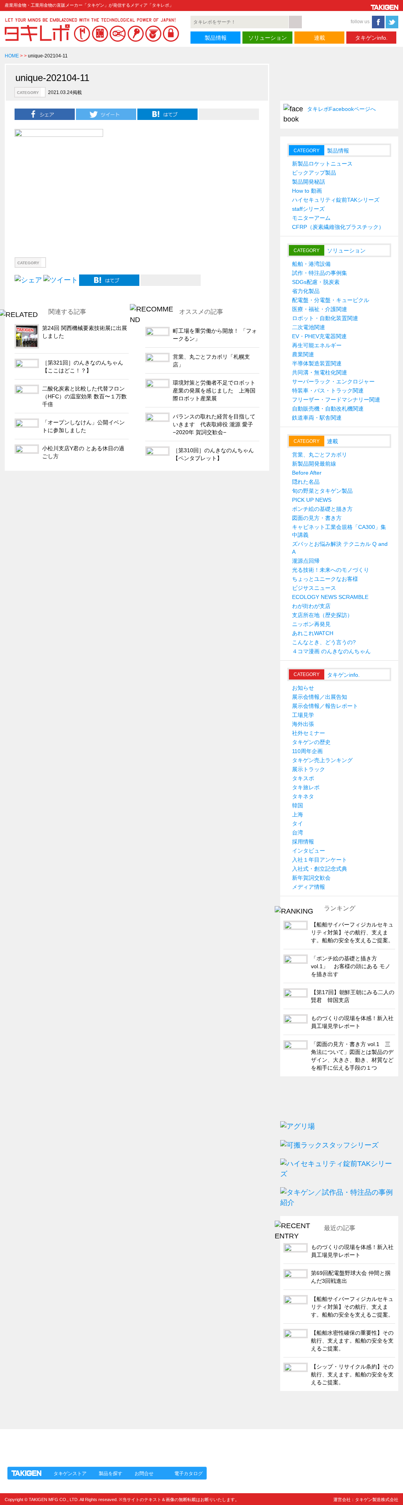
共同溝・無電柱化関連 (319, 372)
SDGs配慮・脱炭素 (316, 282)
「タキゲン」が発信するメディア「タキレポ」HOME (77, 1443)
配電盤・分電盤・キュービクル (330, 300)
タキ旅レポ (306, 787)
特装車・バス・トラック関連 (328, 390)
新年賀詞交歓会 (311, 878)
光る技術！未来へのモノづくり (330, 570)
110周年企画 (307, 751)
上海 (297, 814)
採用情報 (303, 841)
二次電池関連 (308, 327)
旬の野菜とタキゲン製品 (322, 491)
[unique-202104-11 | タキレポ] (167, 114)
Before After (307, 473)
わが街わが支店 (311, 606)
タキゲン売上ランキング (322, 760)
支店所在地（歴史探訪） (322, 615)
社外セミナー (308, 733)
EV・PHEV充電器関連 (319, 336)
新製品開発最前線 (314, 464)
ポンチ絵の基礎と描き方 (322, 509)
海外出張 (303, 724)
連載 (319, 38)
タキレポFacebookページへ (341, 109)
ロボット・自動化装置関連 (325, 318)
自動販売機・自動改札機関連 (328, 408)
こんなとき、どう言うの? (324, 642)
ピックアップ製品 (314, 172)
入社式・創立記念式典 (319, 869)
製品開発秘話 (308, 182)
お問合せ (144, 1473)
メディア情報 (308, 887)
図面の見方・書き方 (317, 518)
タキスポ (303, 778)
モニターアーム (311, 218)
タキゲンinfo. (371, 38)
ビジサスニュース (314, 588)
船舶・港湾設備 (311, 264)
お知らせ (303, 688)
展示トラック (308, 769)
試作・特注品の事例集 (319, 273)
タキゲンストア (70, 1473)
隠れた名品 (306, 482)
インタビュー (308, 850)
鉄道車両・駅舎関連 (317, 417)
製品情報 (216, 38)
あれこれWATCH (312, 633)
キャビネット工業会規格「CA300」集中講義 (339, 531)
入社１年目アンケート (319, 860)
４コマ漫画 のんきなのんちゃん (331, 651)
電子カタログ (188, 1473)
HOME (12, 56)
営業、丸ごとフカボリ (319, 454)
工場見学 (303, 715)
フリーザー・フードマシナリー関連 (336, 399)
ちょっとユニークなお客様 (325, 579)
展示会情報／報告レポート (325, 706)
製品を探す (110, 1473)
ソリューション (267, 38)
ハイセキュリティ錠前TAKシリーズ (335, 200)
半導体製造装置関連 (317, 363)
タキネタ (303, 796)
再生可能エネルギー (317, 345)
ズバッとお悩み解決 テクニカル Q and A (340, 548)
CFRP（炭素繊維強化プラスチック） (338, 227)
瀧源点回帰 (306, 561)
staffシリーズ (308, 209)
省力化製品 (306, 291)
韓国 (297, 805)
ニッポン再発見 (311, 624)
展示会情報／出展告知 (319, 697)
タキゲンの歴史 (311, 742)
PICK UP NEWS (311, 500)
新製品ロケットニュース (322, 163)
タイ (297, 823)
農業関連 (303, 354)
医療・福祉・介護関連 (319, 309)
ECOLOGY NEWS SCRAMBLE (330, 597)
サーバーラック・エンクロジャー (333, 381)
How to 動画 (307, 191)
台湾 (297, 832)
